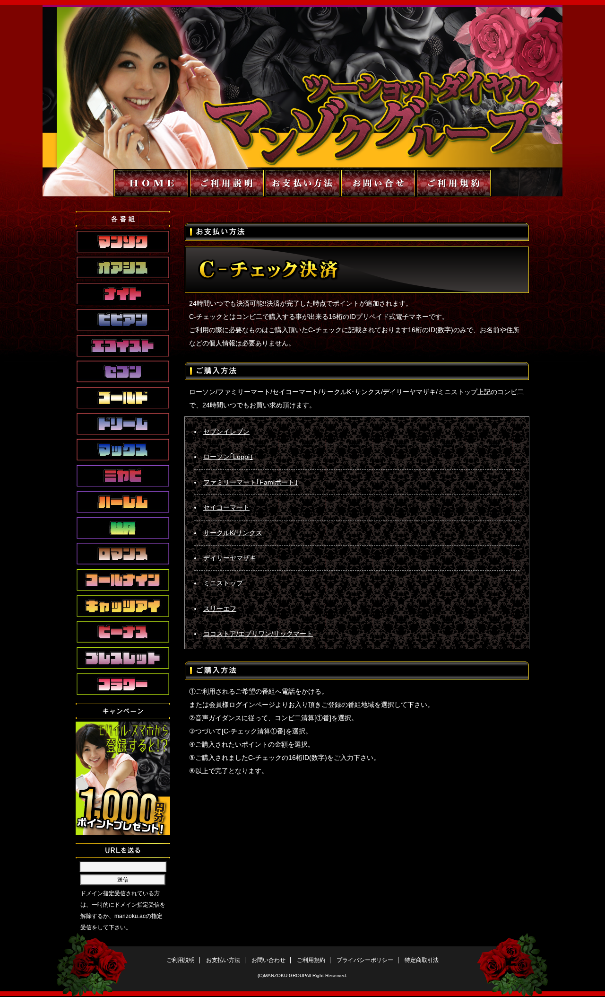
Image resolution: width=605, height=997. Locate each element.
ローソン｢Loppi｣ (228, 456)
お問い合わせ (268, 960)
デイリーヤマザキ (229, 558)
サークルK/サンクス (232, 533)
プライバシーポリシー (365, 960)
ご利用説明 (180, 960)
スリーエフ (219, 608)
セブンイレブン (226, 431)
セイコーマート (226, 507)
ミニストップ (223, 583)
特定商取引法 (422, 960)
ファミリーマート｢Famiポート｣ (250, 482)
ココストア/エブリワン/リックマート (258, 633)
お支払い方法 (223, 960)
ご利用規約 (311, 960)
